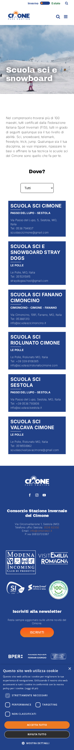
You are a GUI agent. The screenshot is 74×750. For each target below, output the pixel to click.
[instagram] (36, 495)
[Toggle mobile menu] (66, 17)
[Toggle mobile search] (58, 17)
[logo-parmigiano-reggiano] (58, 651)
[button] (66, 3)
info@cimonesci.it (40, 530)
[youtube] (44, 495)
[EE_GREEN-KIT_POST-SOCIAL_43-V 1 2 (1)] (58, 582)
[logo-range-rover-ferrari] (37, 651)
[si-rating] (15, 582)
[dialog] (37, 707)
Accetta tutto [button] (37, 725)
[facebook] (29, 495)
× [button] (69, 668)
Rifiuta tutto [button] (37, 734)
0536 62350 (51, 527)
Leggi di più (31, 688)
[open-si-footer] (37, 582)
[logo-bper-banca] (15, 651)
